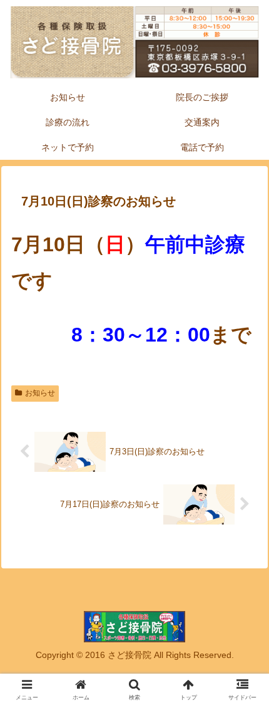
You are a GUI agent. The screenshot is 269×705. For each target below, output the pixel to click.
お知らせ (40, 393)
